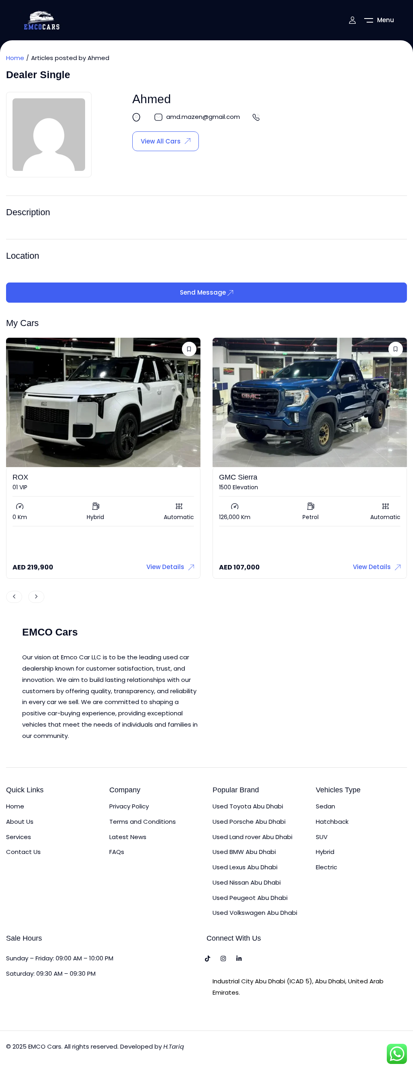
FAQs (116, 852)
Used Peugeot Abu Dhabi (250, 897)
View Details (165, 567)
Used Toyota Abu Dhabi (248, 806)
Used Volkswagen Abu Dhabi (255, 912)
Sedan (325, 806)
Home (15, 58)
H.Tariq (173, 1046)
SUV (321, 837)
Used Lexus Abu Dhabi (245, 867)
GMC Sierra (238, 477)
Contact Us (23, 852)
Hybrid (325, 852)
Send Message (203, 292)
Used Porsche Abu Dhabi (249, 821)
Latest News (127, 837)
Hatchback (332, 821)
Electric (326, 867)
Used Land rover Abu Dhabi (252, 837)
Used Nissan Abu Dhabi (247, 882)
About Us (19, 821)
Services (18, 837)
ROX (20, 477)
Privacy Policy (129, 806)
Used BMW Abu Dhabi (244, 852)
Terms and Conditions (142, 821)
